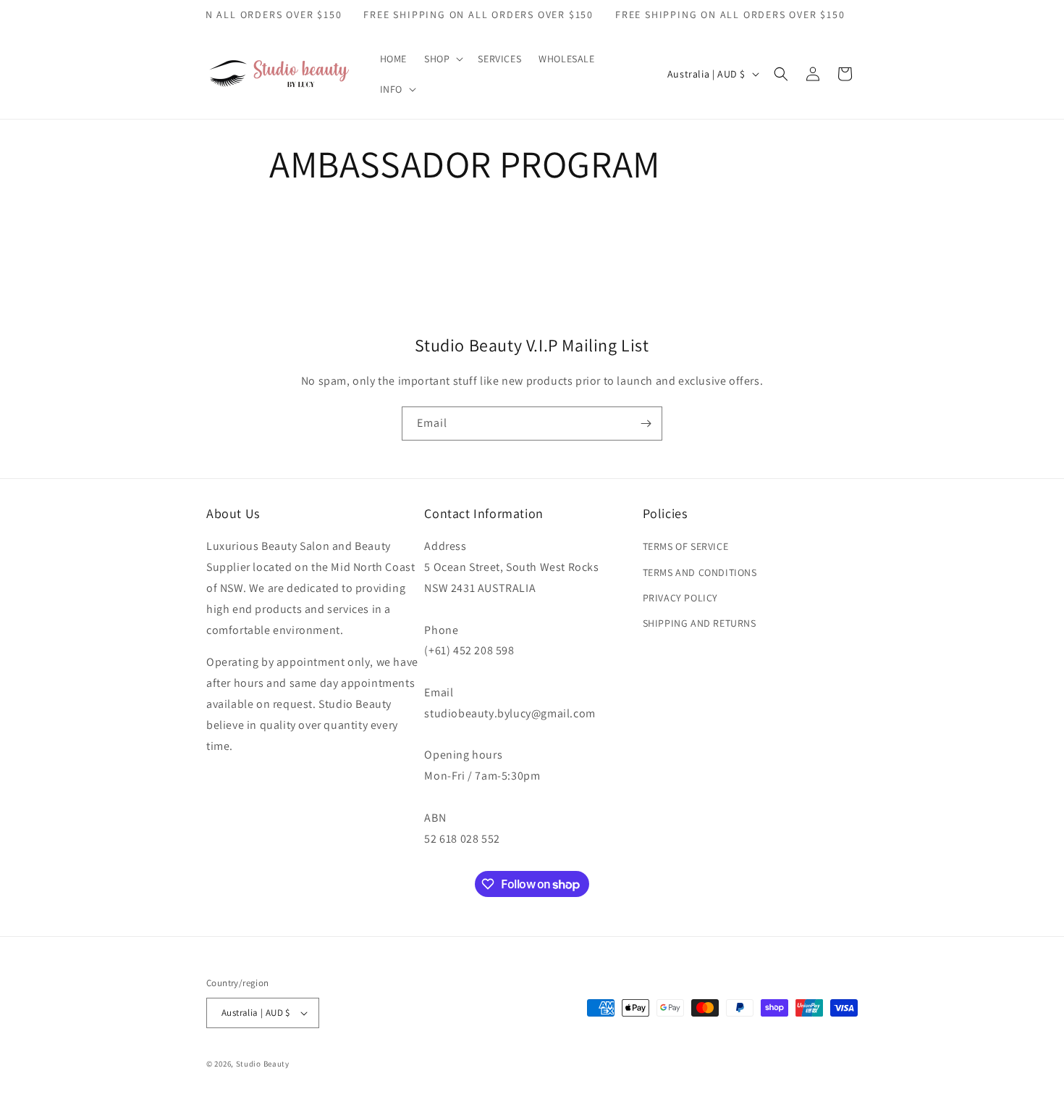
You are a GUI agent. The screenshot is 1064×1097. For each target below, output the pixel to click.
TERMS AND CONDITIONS (700, 572)
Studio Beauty (263, 1064)
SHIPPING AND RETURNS (699, 623)
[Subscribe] (646, 423)
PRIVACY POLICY (680, 597)
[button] (442, 58)
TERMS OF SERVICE (686, 546)
